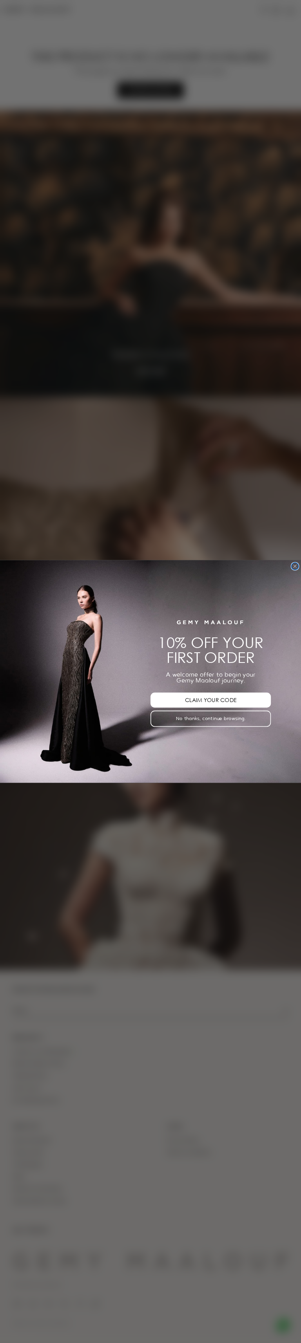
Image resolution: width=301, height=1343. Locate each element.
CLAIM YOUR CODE (210, 700)
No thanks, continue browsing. (210, 719)
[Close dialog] (294, 566)
